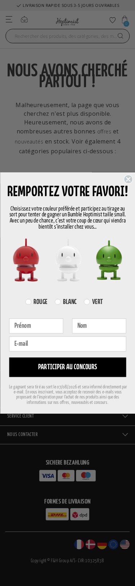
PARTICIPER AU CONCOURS (67, 367)
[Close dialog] (127, 179)
